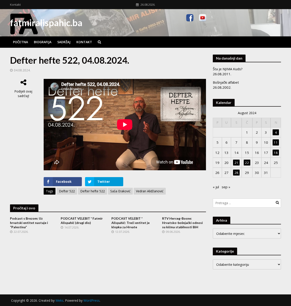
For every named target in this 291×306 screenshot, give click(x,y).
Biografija (42, 42)
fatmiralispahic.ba (46, 22)
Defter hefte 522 (92, 191)
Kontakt (15, 5)
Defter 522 (67, 191)
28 (236, 172)
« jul (216, 187)
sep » (226, 187)
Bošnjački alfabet (226, 82)
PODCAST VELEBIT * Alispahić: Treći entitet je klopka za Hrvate (130, 222)
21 (236, 162)
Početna (20, 42)
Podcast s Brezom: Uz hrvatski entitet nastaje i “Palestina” (29, 222)
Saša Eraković (120, 191)
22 (247, 162)
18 (276, 152)
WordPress (91, 300)
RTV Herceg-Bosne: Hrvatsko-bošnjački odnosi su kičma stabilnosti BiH (182, 222)
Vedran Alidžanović (149, 191)
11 (276, 142)
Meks (59, 300)
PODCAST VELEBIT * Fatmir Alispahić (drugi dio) (82, 220)
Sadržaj (63, 42)
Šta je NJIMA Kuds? (228, 69)
